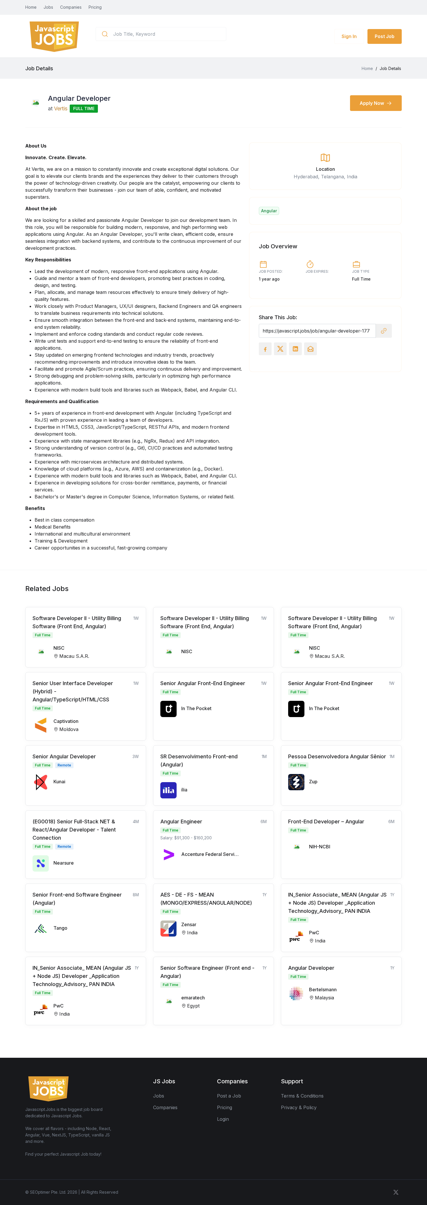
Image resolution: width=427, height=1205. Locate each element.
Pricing (95, 7)
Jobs (48, 7)
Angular (269, 210)
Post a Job (229, 1096)
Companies (71, 7)
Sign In (349, 36)
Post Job (384, 36)
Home (31, 7)
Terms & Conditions (302, 1096)
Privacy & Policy (299, 1107)
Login (223, 1119)
